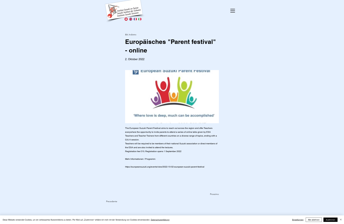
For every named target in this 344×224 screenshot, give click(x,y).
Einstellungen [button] (298, 219)
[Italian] (139, 19)
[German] (126, 19)
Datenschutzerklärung (160, 219)
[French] (135, 19)
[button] (232, 10)
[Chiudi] (340, 220)
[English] (130, 19)
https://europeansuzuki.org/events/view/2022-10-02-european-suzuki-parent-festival (164, 166)
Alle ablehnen (314, 219)
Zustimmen (330, 219)
